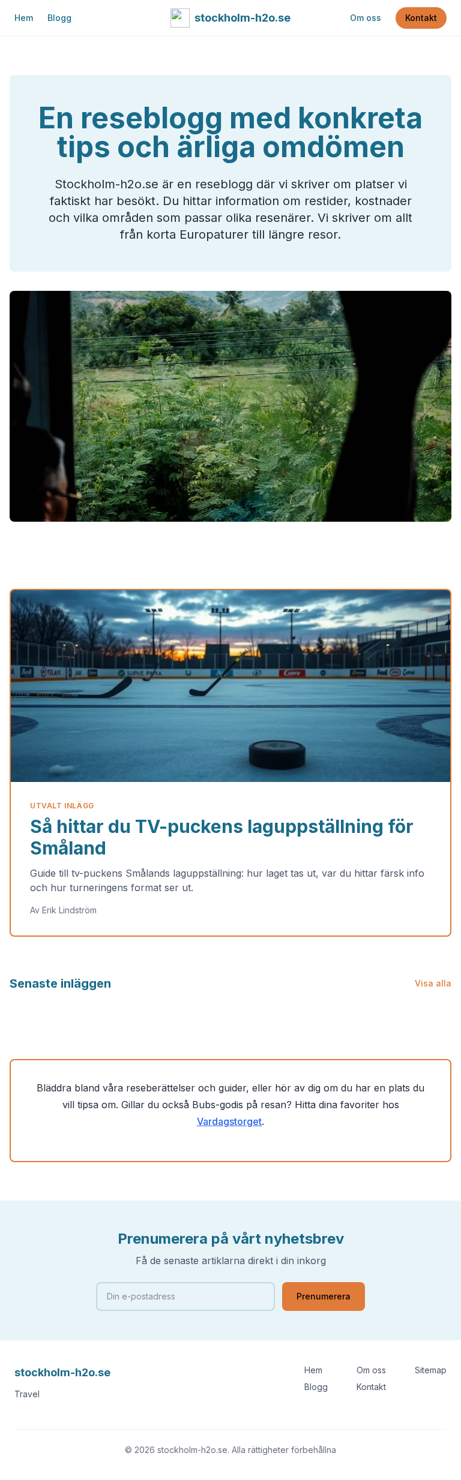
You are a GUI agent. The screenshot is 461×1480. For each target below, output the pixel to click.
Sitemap (431, 1370)
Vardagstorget (229, 1121)
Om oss (365, 18)
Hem (23, 18)
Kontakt (421, 18)
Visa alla (433, 983)
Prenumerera (324, 1296)
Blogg (59, 18)
